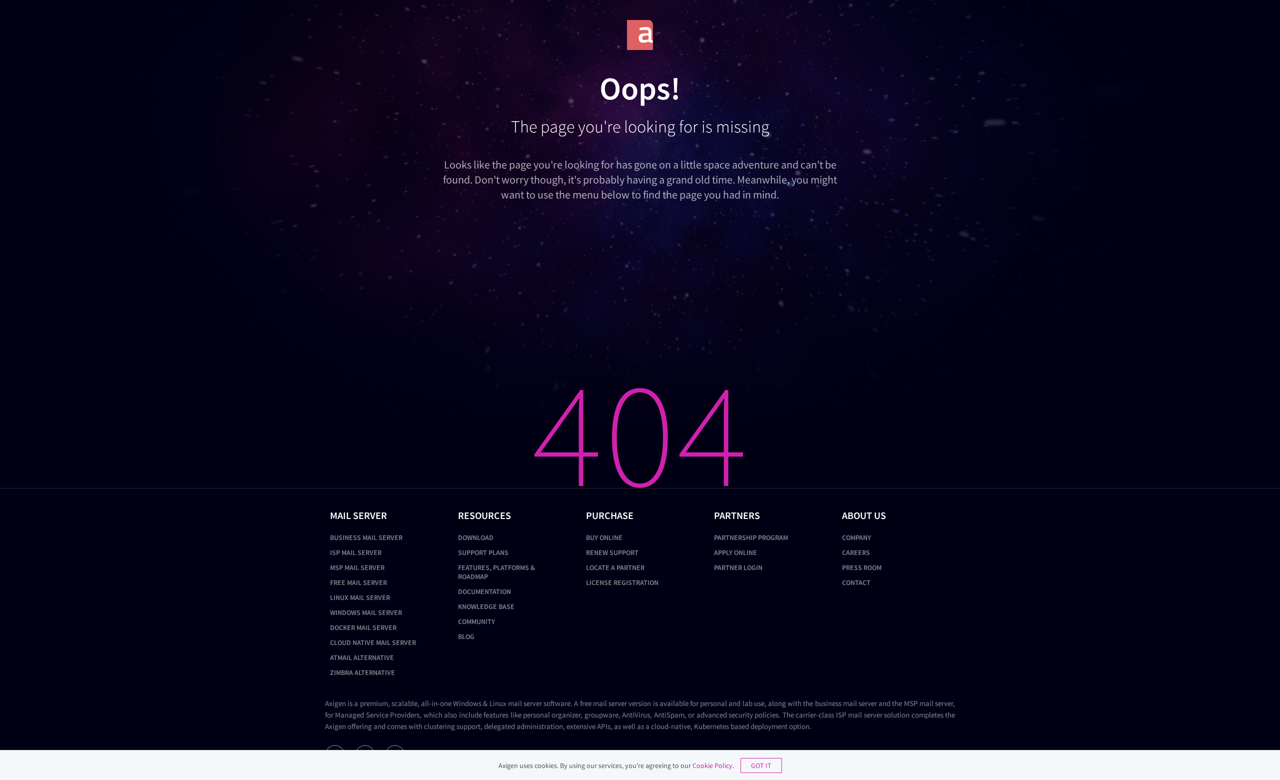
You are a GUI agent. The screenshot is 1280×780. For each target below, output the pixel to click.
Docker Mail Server (363, 627)
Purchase (610, 515)
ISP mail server (859, 715)
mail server (525, 703)
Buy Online (604, 537)
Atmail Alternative (362, 657)
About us (864, 515)
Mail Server (358, 515)
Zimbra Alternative (362, 672)
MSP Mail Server (357, 567)
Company (856, 537)
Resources (484, 515)
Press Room (862, 567)
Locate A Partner (615, 567)
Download (476, 537)
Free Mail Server (358, 582)
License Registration (622, 582)
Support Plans (483, 552)
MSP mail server (928, 703)
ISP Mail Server (356, 552)
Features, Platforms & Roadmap (496, 572)
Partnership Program (751, 537)
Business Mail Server (366, 537)
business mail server (846, 703)
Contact (856, 582)
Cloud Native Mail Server (373, 642)
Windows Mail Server (366, 612)
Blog (466, 636)
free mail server (603, 703)
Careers (856, 552)
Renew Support (612, 552)
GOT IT (761, 765)
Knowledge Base (486, 606)
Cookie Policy (712, 765)
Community (476, 621)
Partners (737, 515)
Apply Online (735, 552)
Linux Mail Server (360, 597)
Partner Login (738, 567)
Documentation (484, 591)
